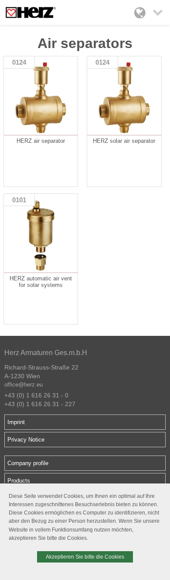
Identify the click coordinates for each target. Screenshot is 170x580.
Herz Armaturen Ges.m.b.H (45, 352)
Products (18, 480)
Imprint (16, 422)
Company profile (27, 463)
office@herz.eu (23, 384)
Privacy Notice (25, 439)
